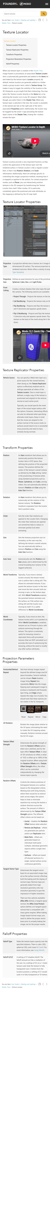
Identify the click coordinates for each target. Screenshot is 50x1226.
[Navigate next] (46, 20)
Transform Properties (14, 54)
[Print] (39, 20)
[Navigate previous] (43, 20)
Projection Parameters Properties (18, 59)
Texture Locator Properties (16, 45)
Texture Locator (10, 41)
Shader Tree (6, 23)
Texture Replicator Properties (17, 50)
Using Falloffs (39, 950)
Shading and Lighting (28, 20)
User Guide (15, 20)
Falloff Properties (12, 63)
